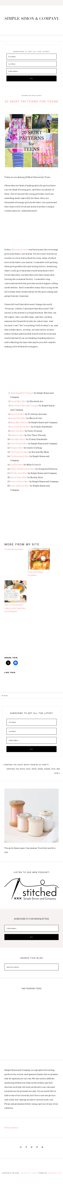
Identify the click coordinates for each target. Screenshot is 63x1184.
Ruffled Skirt (16, 464)
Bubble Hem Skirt (18, 472)
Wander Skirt (17, 447)
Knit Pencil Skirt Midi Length (24, 405)
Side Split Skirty (18, 439)
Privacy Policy (11, 1127)
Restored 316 (54, 1173)
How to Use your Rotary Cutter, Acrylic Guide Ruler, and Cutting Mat (15, 607)
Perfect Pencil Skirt (19, 481)
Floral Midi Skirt (18, 401)
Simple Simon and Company (31, 20)
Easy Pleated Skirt (19, 443)
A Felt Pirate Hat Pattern (14, 549)
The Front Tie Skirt (19, 451)
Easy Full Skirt (17, 413)
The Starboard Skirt (19, 456)
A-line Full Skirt (18, 418)
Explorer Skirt (17, 435)
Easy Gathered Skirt (20, 485)
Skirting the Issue (28, 95)
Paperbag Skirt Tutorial (21, 392)
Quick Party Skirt (18, 477)
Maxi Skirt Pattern (19, 422)
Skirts (39, 95)
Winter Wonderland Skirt (22, 468)
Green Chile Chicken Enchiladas (35, 573)
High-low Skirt (17, 430)
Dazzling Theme (29, 1173)
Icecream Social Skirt (20, 426)
